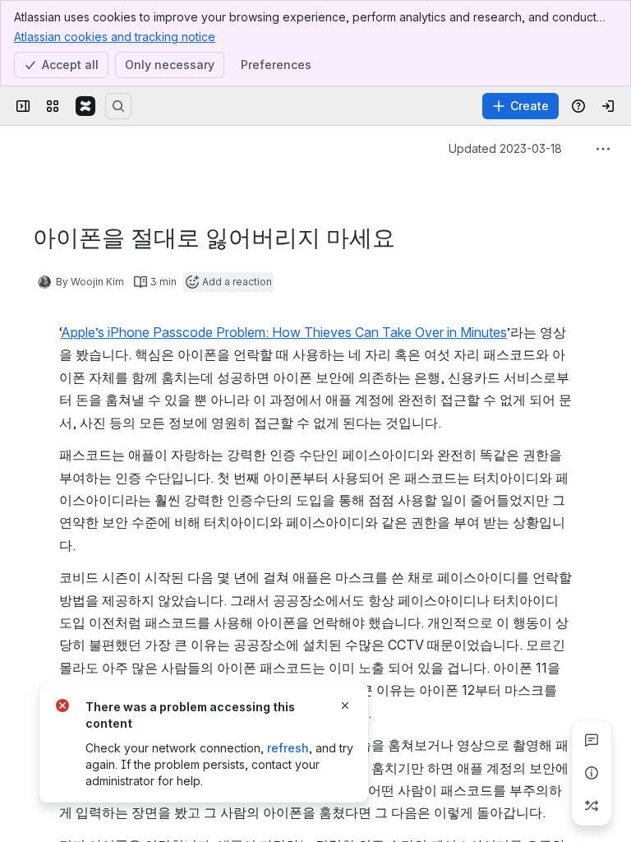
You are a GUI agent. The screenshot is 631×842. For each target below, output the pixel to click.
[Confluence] (85, 106)
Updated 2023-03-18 (505, 148)
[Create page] (591, 806)
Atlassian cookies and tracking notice (114, 37)
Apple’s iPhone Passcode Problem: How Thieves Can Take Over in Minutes (284, 332)
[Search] (118, 106)
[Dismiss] (345, 705)
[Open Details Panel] (591, 773)
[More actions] (603, 149)
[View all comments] (591, 740)
